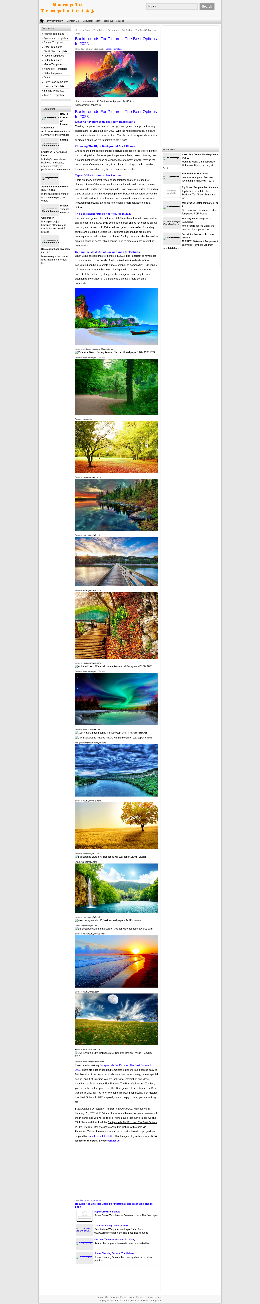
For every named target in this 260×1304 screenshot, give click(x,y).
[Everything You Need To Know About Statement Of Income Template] (171, 237)
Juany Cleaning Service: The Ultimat (114, 1253)
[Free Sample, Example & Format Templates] (67, 16)
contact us (113, 1140)
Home (78, 30)
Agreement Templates (56, 38)
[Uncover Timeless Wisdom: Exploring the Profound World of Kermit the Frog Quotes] (84, 1242)
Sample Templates (94, 30)
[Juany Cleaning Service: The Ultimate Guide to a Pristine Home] (84, 1256)
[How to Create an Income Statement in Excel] (50, 116)
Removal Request (114, 21)
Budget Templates (54, 42)
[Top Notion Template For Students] (171, 196)
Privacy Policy (55, 21)
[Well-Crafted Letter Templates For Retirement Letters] (171, 205)
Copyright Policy (91, 21)
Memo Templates (53, 64)
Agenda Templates (54, 33)
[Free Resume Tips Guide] (171, 176)
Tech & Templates (54, 95)
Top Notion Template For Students (200, 187)
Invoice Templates (54, 55)
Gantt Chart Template (55, 51)
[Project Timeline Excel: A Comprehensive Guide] (50, 211)
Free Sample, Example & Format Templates (139, 1300)
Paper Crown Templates (107, 1211)
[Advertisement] (116, 1172)
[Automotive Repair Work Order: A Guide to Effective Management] (50, 180)
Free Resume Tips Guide (195, 173)
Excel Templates (53, 46)
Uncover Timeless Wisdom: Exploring (114, 1239)
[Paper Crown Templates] (84, 1221)
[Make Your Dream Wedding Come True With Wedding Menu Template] (171, 157)
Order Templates (53, 73)
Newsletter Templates (56, 68)
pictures (97, 1200)
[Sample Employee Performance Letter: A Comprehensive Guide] (50, 145)
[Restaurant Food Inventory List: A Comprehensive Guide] (50, 242)
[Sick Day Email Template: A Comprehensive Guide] (171, 224)
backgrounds (86, 1200)
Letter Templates (53, 60)
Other (47, 77)
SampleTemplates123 (100, 1136)
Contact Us (73, 21)
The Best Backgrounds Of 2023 (111, 1225)
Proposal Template (54, 86)
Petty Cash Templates (56, 81)
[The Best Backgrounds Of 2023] (84, 1231)
